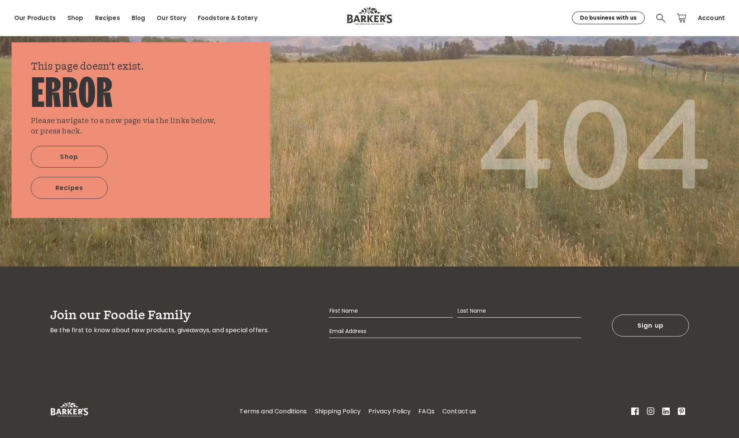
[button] (660, 18)
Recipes (107, 18)
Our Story (171, 18)
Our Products (35, 18)
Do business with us (608, 18)
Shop (75, 18)
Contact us (459, 411)
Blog (138, 18)
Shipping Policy (338, 411)
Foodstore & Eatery (227, 18)
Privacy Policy (389, 411)
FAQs (426, 411)
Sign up (650, 325)
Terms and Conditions (273, 411)
